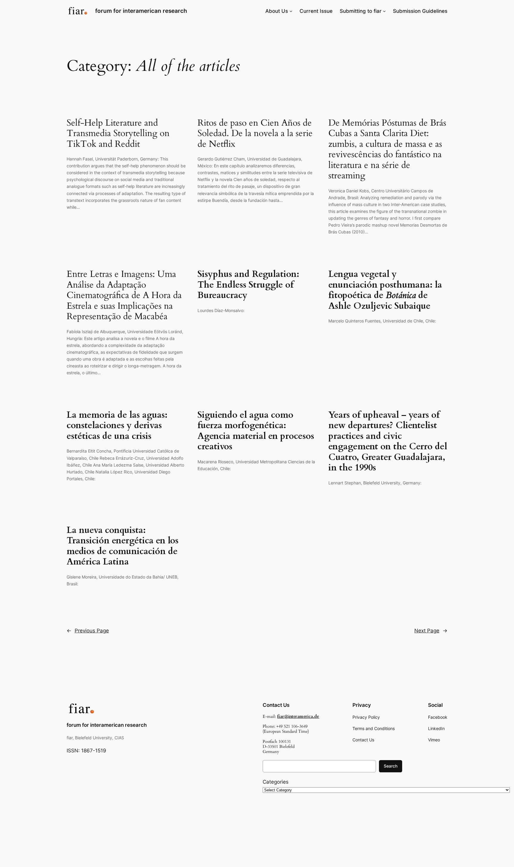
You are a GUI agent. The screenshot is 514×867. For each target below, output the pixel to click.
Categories (276, 782)
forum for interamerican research (141, 10)
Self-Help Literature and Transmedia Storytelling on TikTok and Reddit (118, 134)
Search (390, 765)
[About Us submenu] (290, 11)
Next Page (430, 631)
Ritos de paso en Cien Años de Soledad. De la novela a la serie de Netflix (255, 134)
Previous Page (88, 631)
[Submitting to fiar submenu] (384, 11)
